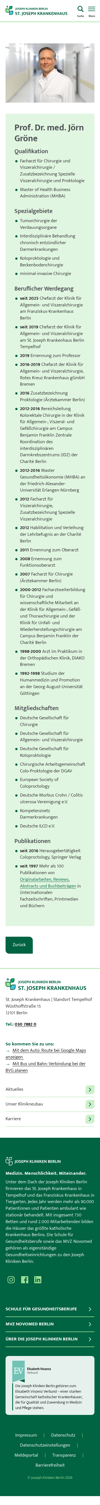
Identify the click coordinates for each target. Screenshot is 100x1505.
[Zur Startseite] (39, 11)
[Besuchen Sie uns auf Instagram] (11, 1279)
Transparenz (64, 1455)
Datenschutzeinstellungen (45, 1445)
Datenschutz (63, 1435)
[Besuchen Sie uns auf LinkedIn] (37, 1279)
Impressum (26, 1435)
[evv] (50, 1371)
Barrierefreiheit (50, 1465)
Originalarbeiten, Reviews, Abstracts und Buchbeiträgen (48, 883)
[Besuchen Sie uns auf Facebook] (24, 1279)
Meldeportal (26, 1455)
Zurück (19, 945)
